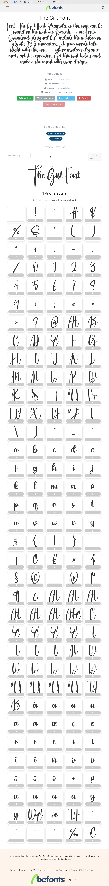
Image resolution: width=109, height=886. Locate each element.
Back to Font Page (55, 104)
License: (47, 92)
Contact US (76, 870)
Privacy (22, 870)
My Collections (45, 2)
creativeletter (64, 88)
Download (26, 98)
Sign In (7, 2)
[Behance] (70, 880)
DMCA (32, 870)
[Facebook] (75, 880)
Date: (49, 79)
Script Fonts (56, 138)
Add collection (67, 98)
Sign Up (17, 2)
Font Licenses (44, 870)
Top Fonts (90, 870)
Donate (85, 98)
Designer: (49, 88)
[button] (103, 8)
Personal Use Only (64, 92)
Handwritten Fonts (56, 133)
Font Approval (61, 870)
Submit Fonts (60, 2)
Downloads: (53, 83)
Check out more (46, 98)
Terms (13, 870)
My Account (31, 2)
